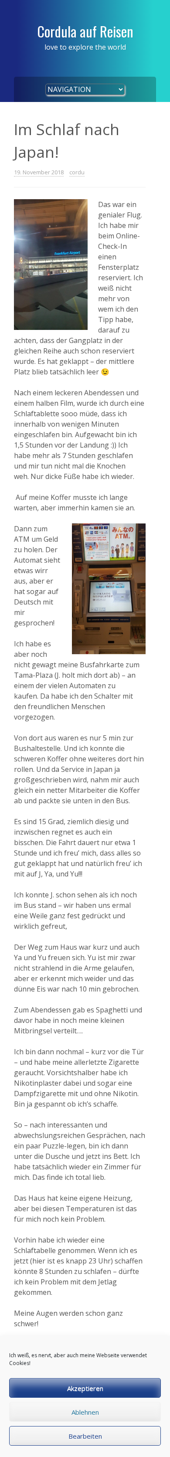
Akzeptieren (85, 1388)
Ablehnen (85, 1412)
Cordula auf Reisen (85, 31)
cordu (77, 172)
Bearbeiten (85, 1436)
